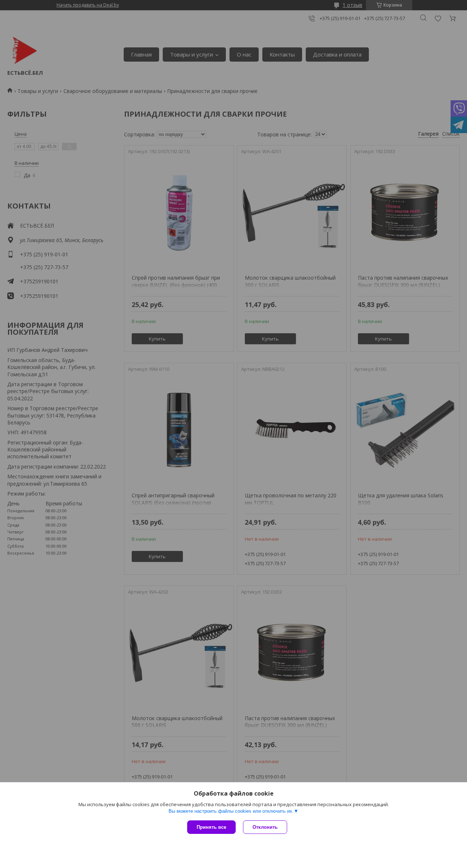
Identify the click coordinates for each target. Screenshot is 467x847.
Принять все (211, 827)
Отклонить (265, 827)
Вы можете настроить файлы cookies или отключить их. (231, 811)
